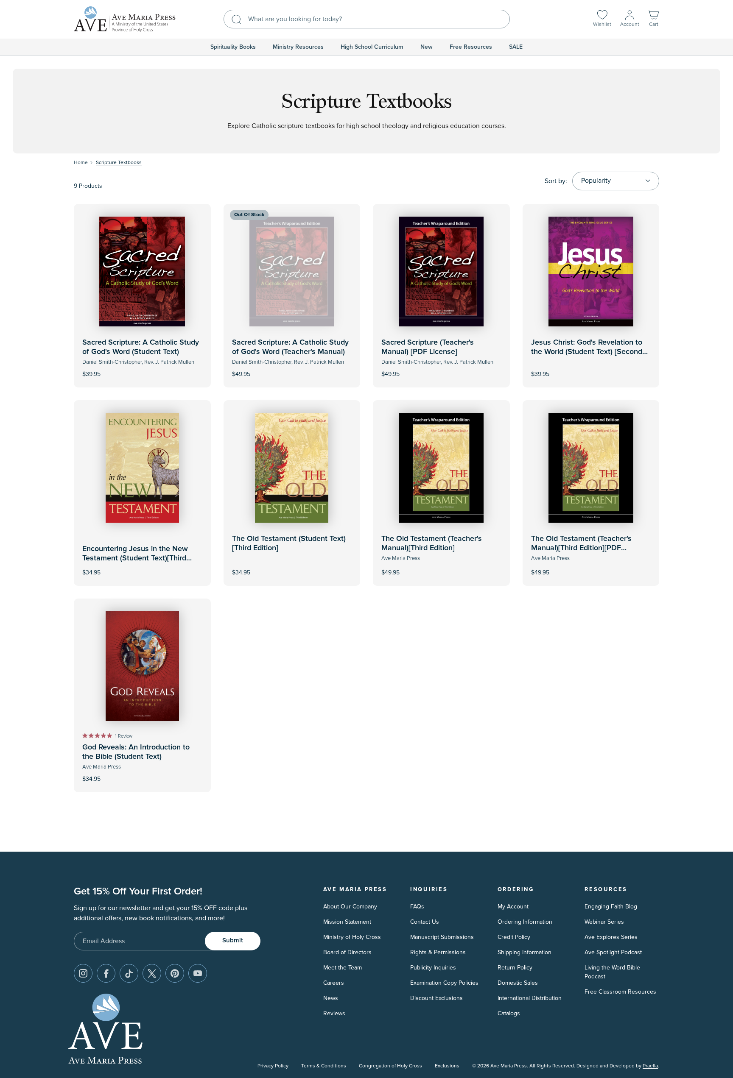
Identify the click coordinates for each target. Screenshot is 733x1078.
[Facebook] (106, 973)
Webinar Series (604, 921)
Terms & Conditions (323, 1066)
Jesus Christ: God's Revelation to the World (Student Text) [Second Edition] (586, 351)
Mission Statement (347, 921)
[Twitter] (152, 973)
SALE (516, 47)
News (330, 998)
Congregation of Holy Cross (390, 1066)
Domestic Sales (518, 982)
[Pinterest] (174, 973)
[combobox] (367, 19)
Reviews (334, 1013)
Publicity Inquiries (433, 967)
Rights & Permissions (438, 952)
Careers (333, 982)
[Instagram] (83, 973)
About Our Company (350, 906)
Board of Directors (347, 952)
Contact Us (424, 921)
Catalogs (509, 1013)
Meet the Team (342, 967)
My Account (513, 906)
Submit (232, 940)
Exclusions (447, 1066)
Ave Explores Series (611, 937)
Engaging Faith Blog (611, 906)
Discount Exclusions (436, 998)
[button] (653, 19)
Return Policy (515, 967)
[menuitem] (233, 47)
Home (81, 162)
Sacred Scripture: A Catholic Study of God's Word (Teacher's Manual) (290, 347)
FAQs (417, 906)
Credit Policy (514, 937)
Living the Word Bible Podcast (612, 972)
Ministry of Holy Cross (352, 937)
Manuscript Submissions (442, 937)
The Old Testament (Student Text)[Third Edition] (289, 543)
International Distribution (530, 998)
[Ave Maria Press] (125, 19)
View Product (292, 368)
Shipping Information (524, 952)
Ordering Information (525, 921)
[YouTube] (197, 973)
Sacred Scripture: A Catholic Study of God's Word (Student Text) (140, 347)
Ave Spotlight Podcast (613, 952)
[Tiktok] (129, 973)
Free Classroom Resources (620, 991)
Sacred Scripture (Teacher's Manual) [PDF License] (427, 347)
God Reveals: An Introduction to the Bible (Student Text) (136, 752)
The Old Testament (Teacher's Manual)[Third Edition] (431, 543)
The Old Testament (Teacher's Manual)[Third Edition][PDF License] (581, 548)
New (426, 47)
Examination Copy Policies (444, 982)
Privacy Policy (272, 1066)
